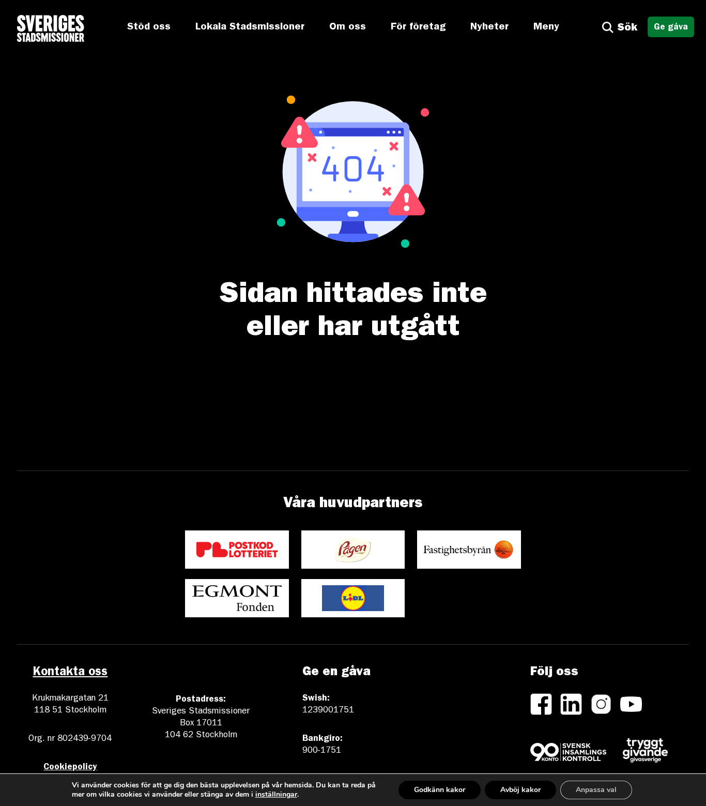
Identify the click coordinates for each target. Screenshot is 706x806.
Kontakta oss (70, 673)
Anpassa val (596, 790)
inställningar (276, 794)
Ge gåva (671, 27)
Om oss (347, 27)
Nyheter (489, 27)
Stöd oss (149, 27)
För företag (418, 27)
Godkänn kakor (439, 790)
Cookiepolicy (70, 767)
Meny (546, 27)
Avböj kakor (520, 790)
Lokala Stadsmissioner (249, 27)
